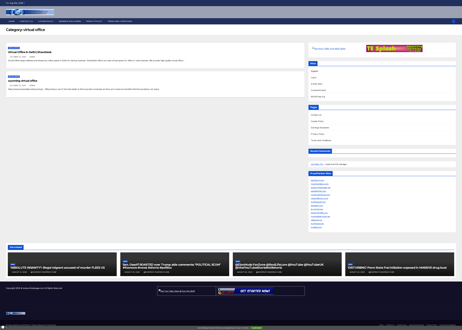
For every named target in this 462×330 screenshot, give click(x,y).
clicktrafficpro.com (319, 198)
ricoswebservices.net (320, 216)
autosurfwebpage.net (320, 187)
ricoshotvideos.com (320, 184)
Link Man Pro (317, 164)
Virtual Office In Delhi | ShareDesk (29, 52)
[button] (449, 21)
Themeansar (51, 325)
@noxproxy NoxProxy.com (43, 272)
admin (32, 57)
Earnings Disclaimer (70, 21)
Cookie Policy (46, 21)
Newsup (41, 325)
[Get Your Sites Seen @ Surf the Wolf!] (177, 291)
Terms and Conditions (119, 21)
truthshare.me (317, 223)
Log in (314, 77)
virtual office (14, 48)
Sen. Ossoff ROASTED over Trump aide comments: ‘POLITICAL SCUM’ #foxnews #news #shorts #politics (171, 266)
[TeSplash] (394, 48)
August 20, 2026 (132, 272)
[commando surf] (245, 291)
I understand (256, 328)
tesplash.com (317, 205)
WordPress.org (318, 96)
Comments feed (318, 90)
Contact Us (26, 21)
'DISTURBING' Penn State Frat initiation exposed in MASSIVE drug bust (397, 267)
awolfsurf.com (317, 180)
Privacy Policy (94, 21)
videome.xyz (316, 220)
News (13, 264)
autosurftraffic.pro (319, 213)
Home (11, 21)
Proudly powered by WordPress (18, 325)
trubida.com (316, 227)
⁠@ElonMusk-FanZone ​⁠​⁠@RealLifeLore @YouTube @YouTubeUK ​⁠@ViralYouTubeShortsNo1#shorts (279, 266)
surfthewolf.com (318, 202)
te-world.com (317, 209)
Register (314, 71)
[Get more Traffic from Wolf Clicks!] (329, 48)
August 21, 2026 (19, 272)
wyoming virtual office (22, 80)
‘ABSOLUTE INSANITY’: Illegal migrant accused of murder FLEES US (57, 267)
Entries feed (316, 84)
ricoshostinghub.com (320, 195)
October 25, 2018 (18, 57)
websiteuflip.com (318, 191)
